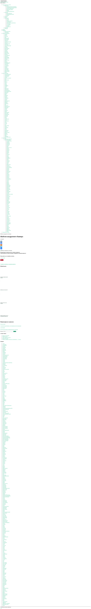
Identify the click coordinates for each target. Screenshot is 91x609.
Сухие (6, 123)
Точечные (6, 127)
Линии (6, 98)
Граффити (6, 85)
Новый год (9, 26)
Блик (3, 370)
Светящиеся (7, 118)
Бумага (8, 150)
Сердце (8, 205)
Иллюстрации (7, 90)
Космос (6, 96)
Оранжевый (5, 501)
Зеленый (4, 421)
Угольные (8, 220)
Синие (4, 546)
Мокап (4, 29)
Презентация (5, 521)
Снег (5, 121)
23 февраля (9, 21)
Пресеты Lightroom (6, 33)
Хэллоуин (8, 23)
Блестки (8, 144)
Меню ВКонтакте (6, 475)
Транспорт (4, 572)
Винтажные (7, 79)
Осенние (6, 56)
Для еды (6, 42)
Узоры (8, 221)
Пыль (8, 199)
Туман (8, 219)
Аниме (6, 77)
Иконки (4, 425)
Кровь (4, 455)
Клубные (6, 47)
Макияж (6, 101)
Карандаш (6, 92)
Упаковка (4, 578)
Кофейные (4, 451)
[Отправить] (45, 248)
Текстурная (5, 562)
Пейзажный (7, 57)
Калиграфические (8, 91)
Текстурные (7, 125)
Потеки (4, 518)
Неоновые (6, 52)
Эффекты (6, 136)
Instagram (6, 12)
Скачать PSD (2, 257)
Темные (6, 66)
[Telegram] (45, 247)
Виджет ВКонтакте (10, 8)
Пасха (4, 505)
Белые (6, 35)
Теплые (6, 67)
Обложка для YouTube (6, 495)
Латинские (7, 32)
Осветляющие (7, 55)
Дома (8, 162)
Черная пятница (9, 20)
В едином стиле (5, 378)
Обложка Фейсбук (6, 496)
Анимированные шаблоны (11, 6)
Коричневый (7, 48)
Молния (8, 188)
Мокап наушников (6, 335)
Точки (8, 216)
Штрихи (6, 134)
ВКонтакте (7, 5)
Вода (5, 80)
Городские (6, 39)
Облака (6, 108)
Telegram (6, 28)
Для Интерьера (7, 43)
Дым (7, 163)
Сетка (8, 206)
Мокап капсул (5, 336)
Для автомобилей (8, 41)
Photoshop (4, 350)
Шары (8, 228)
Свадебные (7, 63)
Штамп (6, 133)
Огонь (6, 109)
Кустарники (9, 178)
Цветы (8, 224)
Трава (6, 128)
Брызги (8, 149)
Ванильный (5, 379)
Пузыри (8, 198)
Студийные (7, 65)
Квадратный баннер (6, 436)
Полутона (6, 113)
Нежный (6, 51)
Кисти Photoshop (8, 139)
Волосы (6, 81)
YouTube (6, 16)
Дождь (8, 161)
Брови (8, 148)
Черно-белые (7, 70)
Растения (6, 115)
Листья (6, 99)
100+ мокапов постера (7, 337)
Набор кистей (7, 106)
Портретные (7, 59)
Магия (8, 182)
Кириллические (7, 31)
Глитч (6, 83)
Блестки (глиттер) (6, 369)
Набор (8, 10)
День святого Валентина (11, 22)
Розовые (6, 61)
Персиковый (5, 509)
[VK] (45, 241)
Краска (8, 175)
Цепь (8, 225)
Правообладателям (6, 232)
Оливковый (5, 500)
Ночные (6, 54)
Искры (8, 168)
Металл (8, 187)
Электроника (5, 601)
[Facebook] (45, 243)
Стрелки (8, 214)
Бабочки (8, 142)
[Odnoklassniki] (45, 245)
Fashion (6, 34)
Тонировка (7, 68)
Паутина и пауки (10, 194)
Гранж (6, 84)
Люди (8, 181)
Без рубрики (5, 365)
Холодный (6, 69)
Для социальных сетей (7, 4)
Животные (6, 88)
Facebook (6, 27)
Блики (8, 145)
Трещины (8, 218)
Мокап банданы (5, 338)
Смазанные (7, 120)
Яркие (6, 72)
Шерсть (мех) (7, 132)
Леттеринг (4, 460)
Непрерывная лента (10, 14)
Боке (5, 37)
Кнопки (4, 444)
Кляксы (6, 93)
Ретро (6, 60)
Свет (7, 204)
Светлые (6, 64)
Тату (5, 124)
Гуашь (6, 86)
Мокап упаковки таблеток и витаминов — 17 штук (12, 339)
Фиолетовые (5, 580)
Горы (3, 396)
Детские (6, 40)
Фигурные (9, 222)
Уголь (6, 129)
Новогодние (7, 53)
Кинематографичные (6, 437)
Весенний (4, 380)
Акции (6, 17)
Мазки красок (7, 100)
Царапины (6, 130)
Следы (8, 209)
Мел (5, 104)
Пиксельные (7, 112)
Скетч (6, 119)
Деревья (8, 160)
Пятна (8, 200)
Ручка (8, 203)
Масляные (6, 103)
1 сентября (9, 24)
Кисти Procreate (5, 73)
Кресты (4, 454)
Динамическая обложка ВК (12, 7)
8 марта (8, 25)
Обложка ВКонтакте (10, 11)
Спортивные (5, 553)
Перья (6, 111)
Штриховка (9, 230)
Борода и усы (9, 147)
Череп (8, 226)
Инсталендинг (9, 13)
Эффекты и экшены (8, 138)
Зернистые (6, 89)
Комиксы (6, 95)
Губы (5, 87)
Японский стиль (5, 604)
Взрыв (8, 152)
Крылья (8, 177)
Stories (8, 15)
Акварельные (7, 75)
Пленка (4, 513)
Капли (8, 170)
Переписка (4, 508)
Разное (4, 527)
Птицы (8, 197)
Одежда (4, 499)
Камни (8, 169)
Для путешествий (8, 45)
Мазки (8, 183)
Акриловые (7, 76)
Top (1, 608)
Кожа (6, 94)
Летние (6, 50)
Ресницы (6, 116)
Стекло (8, 213)
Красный (6, 49)
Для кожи (6, 44)
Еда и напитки (5, 417)
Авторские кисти (8, 74)
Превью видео (5, 520)
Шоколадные (7, 71)
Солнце (8, 211)
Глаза (6, 82)
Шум (5, 135)
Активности (5, 358)
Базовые (8, 143)
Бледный (6, 36)
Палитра (6, 110)
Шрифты (4, 30)
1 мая (3, 343)
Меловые (8, 186)
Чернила (6, 131)
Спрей (6, 122)
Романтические (7, 62)
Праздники (7, 18)
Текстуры (4, 564)
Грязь (8, 158)
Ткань (6, 126)
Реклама (4, 530)
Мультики (6, 105)
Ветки (8, 151)
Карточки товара (10, 9)
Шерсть (8, 229)
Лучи (8, 180)
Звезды (8, 165)
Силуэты (8, 207)
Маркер (6, 102)
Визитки (4, 384)
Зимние (6, 46)
